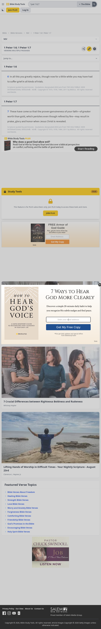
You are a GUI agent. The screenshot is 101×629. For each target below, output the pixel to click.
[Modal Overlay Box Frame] (50, 314)
